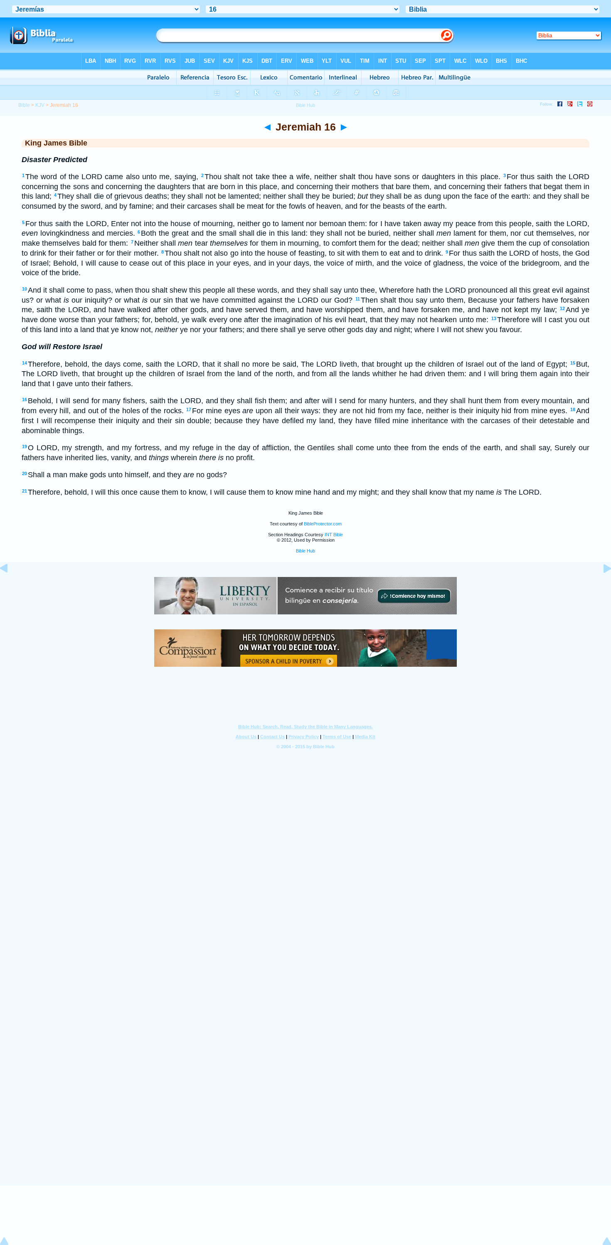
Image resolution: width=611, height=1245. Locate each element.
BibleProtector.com (323, 523)
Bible (24, 105)
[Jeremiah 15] (10, 587)
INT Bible (334, 534)
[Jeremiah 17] (600, 587)
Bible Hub (305, 550)
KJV (39, 105)
